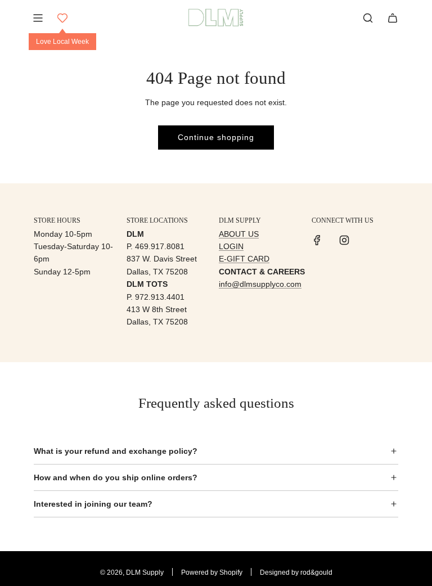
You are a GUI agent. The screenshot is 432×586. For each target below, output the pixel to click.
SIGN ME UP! (323, 357)
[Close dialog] (420, 208)
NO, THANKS (324, 391)
